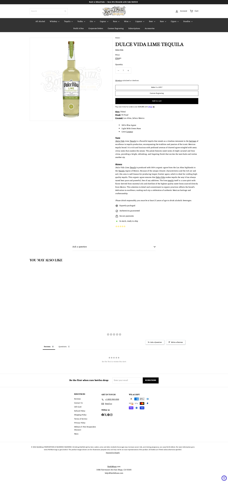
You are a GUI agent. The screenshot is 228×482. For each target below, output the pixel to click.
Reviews (77, 399)
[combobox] (49, 11)
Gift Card (77, 407)
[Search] (65, 11)
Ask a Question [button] (156, 342)
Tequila (67, 21)
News (76, 434)
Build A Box (78, 28)
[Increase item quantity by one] (128, 70)
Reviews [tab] (47, 346)
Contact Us (78, 403)
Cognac (103, 21)
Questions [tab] (63, 346)
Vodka (80, 21)
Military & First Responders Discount (85, 428)
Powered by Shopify (113, 452)
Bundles (187, 21)
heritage (192, 141)
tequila (170, 180)
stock (124, 221)
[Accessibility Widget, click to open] (224, 478)
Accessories (150, 28)
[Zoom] (71, 79)
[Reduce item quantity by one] (118, 70)
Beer (151, 21)
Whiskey (54, 21)
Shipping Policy (80, 415)
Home (117, 38)
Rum (115, 21)
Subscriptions (134, 28)
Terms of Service (80, 419)
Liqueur (138, 21)
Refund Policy (79, 411)
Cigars (174, 21)
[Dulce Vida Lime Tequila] (44, 288)
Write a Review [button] (177, 342)
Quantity (119, 64)
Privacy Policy (79, 423)
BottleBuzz (111, 466)
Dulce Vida (119, 141)
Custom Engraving (116, 28)
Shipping (118, 80)
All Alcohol (40, 21)
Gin (91, 21)
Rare (162, 21)
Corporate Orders (95, 28)
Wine (126, 21)
